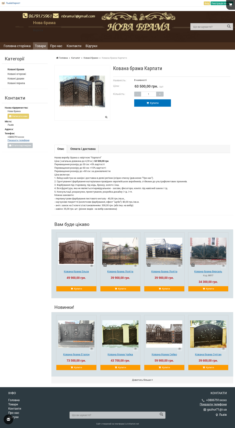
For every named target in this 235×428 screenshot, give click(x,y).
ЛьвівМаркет (13, 3)
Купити (154, 103)
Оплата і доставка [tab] (83, 149)
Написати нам (19, 116)
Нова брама (44, 22)
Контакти (74, 46)
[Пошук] (229, 26)
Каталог (75, 57)
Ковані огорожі (17, 74)
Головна (63, 57)
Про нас (56, 46)
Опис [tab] (60, 149)
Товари (40, 46)
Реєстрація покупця (222, 3)
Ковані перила (16, 83)
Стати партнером (21, 145)
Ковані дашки (16, 78)
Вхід (207, 3)
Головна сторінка (17, 46)
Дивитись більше (141, 379)
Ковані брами (91, 57)
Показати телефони (219, 8)
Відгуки (91, 46)
